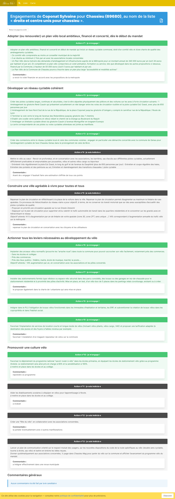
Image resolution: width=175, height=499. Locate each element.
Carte (32, 3)
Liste (25, 3)
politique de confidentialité (72, 495)
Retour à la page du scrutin (18, 30)
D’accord (168, 495)
